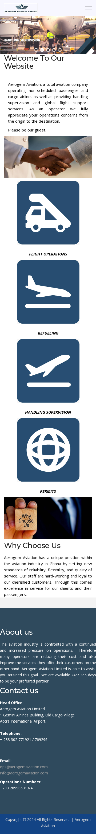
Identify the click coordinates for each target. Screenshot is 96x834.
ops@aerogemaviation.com (24, 766)
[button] (36, 50)
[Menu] (88, 8)
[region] (48, 35)
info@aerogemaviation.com (24, 772)
